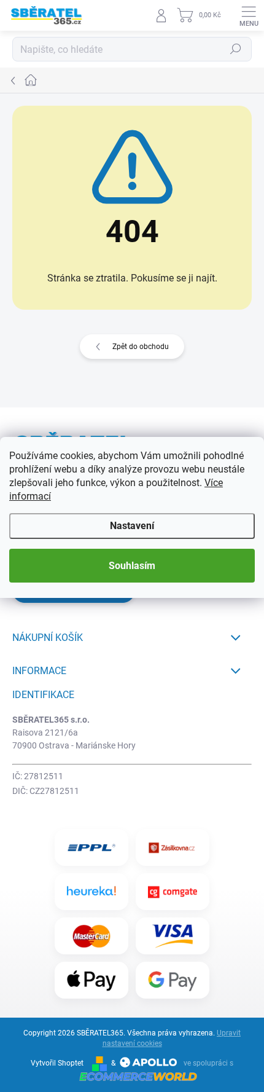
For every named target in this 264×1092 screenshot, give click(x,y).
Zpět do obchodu (140, 346)
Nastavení (132, 526)
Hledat (236, 49)
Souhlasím (132, 566)
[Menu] (248, 15)
